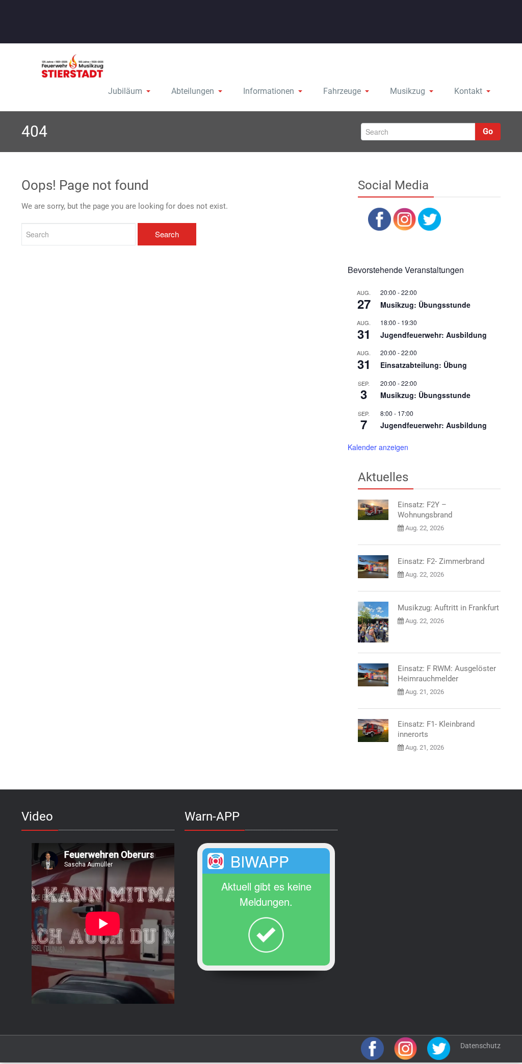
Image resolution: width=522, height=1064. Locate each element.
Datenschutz (480, 1046)
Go (488, 131)
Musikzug (407, 91)
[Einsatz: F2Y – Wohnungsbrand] (373, 510)
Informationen (268, 91)
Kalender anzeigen (378, 447)
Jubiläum (125, 91)
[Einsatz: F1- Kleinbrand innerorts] (373, 730)
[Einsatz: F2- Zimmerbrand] (373, 566)
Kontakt (468, 91)
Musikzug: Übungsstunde (425, 305)
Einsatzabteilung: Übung (423, 365)
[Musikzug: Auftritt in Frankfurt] (373, 622)
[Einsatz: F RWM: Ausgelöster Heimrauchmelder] (373, 674)
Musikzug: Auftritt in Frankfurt (448, 607)
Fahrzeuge (342, 91)
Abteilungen (192, 91)
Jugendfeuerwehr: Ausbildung (433, 335)
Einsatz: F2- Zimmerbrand (441, 561)
